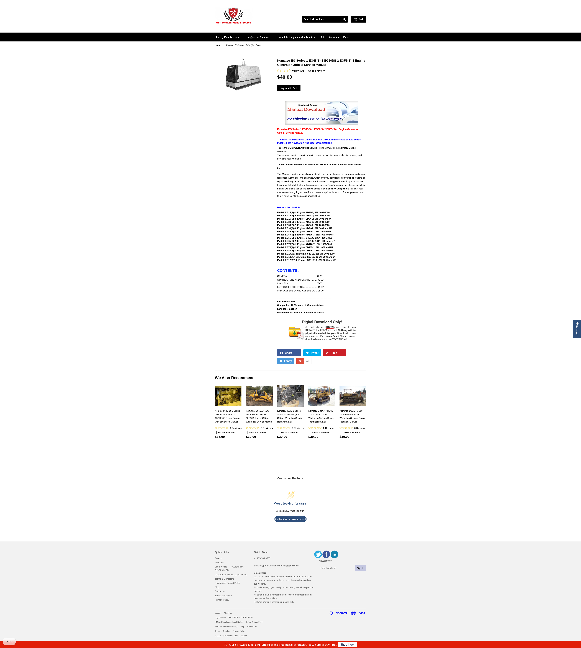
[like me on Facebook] (326, 557)
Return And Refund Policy (227, 582)
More (346, 37)
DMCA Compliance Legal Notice (231, 574)
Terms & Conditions (224, 578)
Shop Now (347, 644)
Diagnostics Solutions (259, 37)
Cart (360, 19)
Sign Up (360, 568)
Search (218, 558)
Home (217, 45)
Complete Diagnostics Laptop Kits (296, 37)
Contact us (220, 591)
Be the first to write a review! (290, 519)
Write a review (316, 70)
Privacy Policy (222, 599)
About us (334, 37)
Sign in (341, 12)
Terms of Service (223, 595)
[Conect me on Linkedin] (334, 557)
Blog (217, 587)
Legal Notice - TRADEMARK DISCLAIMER (234, 617)
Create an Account (357, 12)
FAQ (322, 37)
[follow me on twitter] (318, 557)
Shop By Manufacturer (227, 37)
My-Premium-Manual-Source (234, 635)
